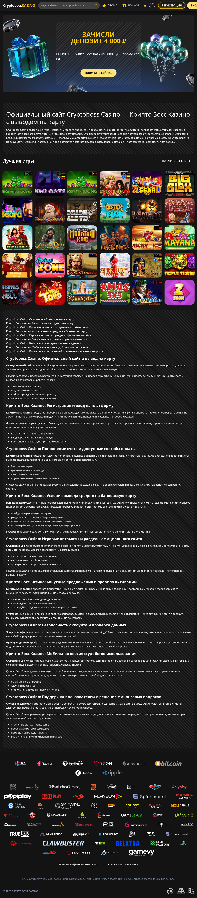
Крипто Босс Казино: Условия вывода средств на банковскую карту (46, 331)
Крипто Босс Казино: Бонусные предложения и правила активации (46, 339)
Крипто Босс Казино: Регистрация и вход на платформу (39, 323)
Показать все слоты (176, 161)
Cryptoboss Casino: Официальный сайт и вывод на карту (40, 319)
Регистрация (172, 5)
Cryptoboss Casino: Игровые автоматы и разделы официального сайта (48, 335)
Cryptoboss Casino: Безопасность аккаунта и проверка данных (43, 343)
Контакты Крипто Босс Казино (121, 864)
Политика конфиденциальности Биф (78, 864)
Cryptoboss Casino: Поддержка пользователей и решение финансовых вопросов (55, 351)
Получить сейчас (98, 73)
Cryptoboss (19, 5)
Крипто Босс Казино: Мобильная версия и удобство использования (47, 347)
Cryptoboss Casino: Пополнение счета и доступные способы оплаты (47, 327)
